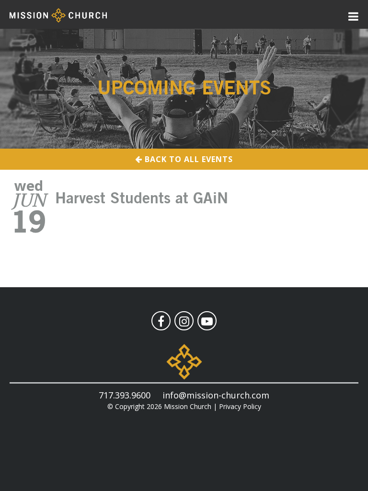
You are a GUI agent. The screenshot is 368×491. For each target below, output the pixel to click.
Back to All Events (187, 159)
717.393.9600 (124, 395)
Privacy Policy (240, 406)
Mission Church (187, 406)
